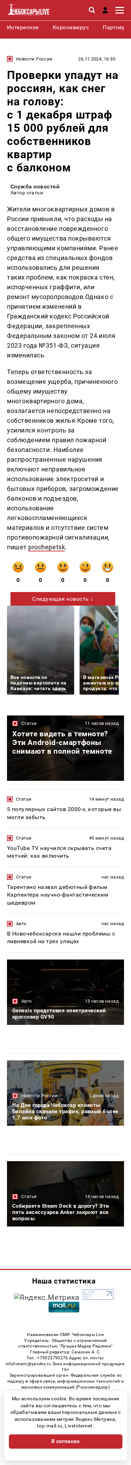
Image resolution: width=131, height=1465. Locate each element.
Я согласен (65, 1441)
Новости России (34, 59)
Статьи (29, 723)
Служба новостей (34, 186)
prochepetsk (46, 547)
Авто (21, 923)
